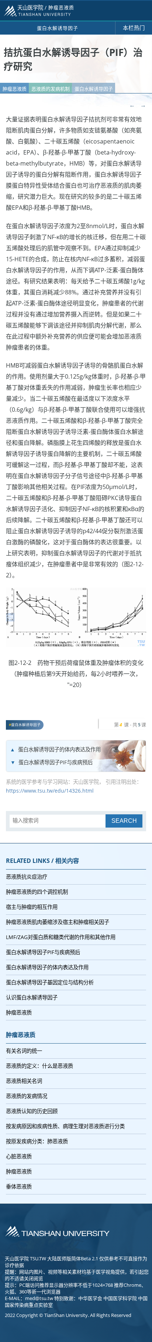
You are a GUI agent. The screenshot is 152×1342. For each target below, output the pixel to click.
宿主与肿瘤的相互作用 (32, 906)
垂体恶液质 (19, 1186)
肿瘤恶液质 (15, 88)
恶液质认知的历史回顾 (32, 1111)
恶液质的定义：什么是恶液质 (39, 1065)
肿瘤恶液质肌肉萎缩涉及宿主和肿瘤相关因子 (57, 921)
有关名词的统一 (24, 1050)
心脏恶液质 (19, 1156)
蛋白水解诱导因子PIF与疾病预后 (55, 762)
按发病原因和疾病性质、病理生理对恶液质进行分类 (65, 1126)
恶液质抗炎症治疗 (26, 876)
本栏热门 (134, 27)
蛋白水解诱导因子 (94, 88)
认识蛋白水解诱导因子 (32, 997)
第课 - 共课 (130, 724)
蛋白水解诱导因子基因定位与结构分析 (50, 982)
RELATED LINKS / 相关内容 (42, 861)
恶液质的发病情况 (26, 1096)
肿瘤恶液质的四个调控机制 (37, 891)
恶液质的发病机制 (50, 88)
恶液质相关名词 (24, 1080)
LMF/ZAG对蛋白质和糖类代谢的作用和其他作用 (60, 937)
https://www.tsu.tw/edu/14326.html (50, 790)
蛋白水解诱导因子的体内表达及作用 (59, 749)
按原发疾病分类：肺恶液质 (37, 1141)
